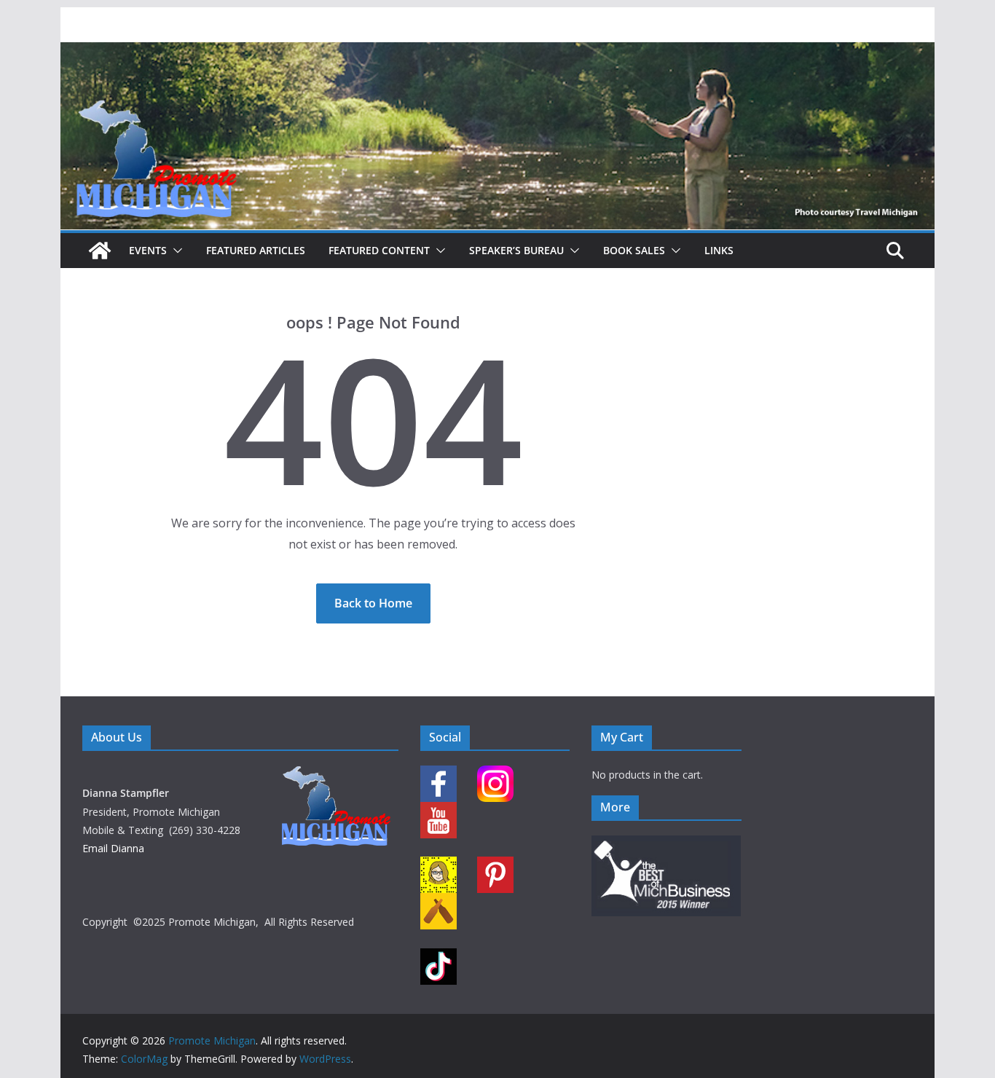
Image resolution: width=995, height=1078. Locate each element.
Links (719, 250)
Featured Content (379, 250)
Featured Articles (255, 250)
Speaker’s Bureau (516, 250)
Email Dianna (113, 848)
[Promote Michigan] (497, 52)
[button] (175, 250)
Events (148, 250)
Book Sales (634, 250)
